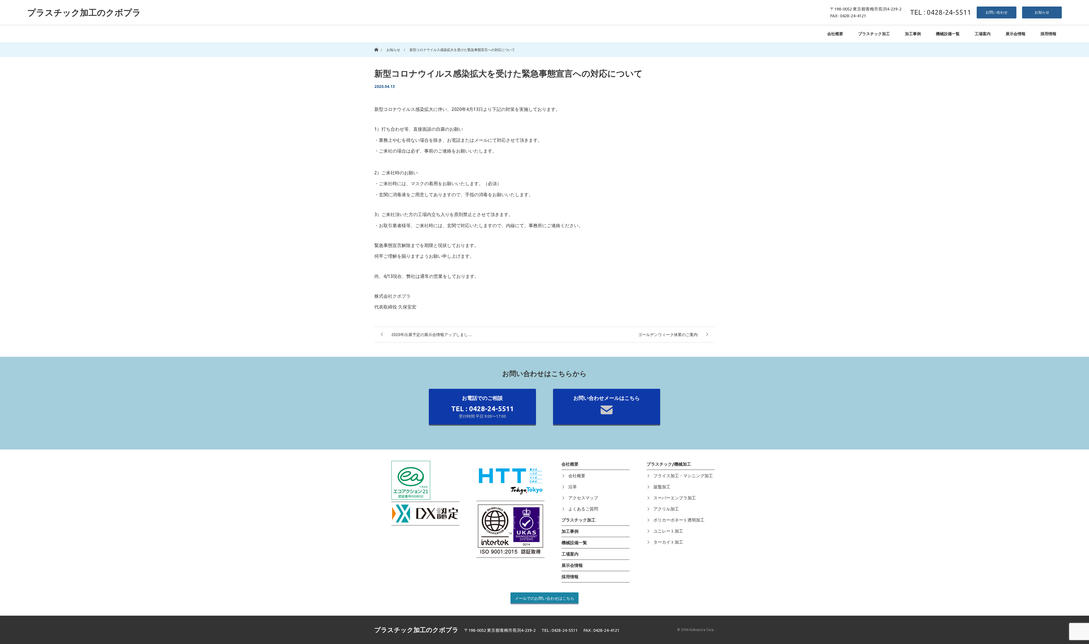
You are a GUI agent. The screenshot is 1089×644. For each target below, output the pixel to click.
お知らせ (1042, 12)
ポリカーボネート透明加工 (678, 520)
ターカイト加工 (668, 542)
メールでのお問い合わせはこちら (544, 598)
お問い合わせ (996, 12)
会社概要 (835, 33)
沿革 (572, 486)
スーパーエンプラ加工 (674, 497)
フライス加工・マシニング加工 (683, 475)
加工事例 (913, 33)
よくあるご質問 (583, 508)
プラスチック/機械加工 (669, 464)
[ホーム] (376, 44)
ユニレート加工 (668, 531)
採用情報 (1048, 33)
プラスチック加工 (874, 33)
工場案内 (983, 33)
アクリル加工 (666, 508)
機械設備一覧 (948, 33)
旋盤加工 (661, 486)
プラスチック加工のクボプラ (84, 12)
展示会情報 (1015, 33)
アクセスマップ (583, 497)
